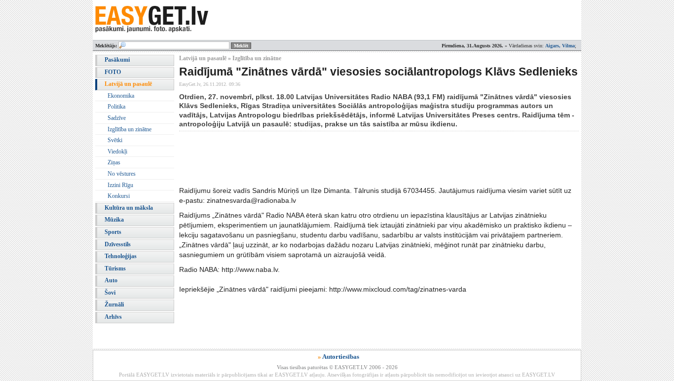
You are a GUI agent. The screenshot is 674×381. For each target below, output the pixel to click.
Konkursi (119, 195)
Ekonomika (121, 95)
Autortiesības (340, 356)
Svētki (115, 140)
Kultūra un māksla (129, 207)
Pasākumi (117, 59)
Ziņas (114, 162)
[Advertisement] (358, 158)
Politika (116, 106)
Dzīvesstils (118, 244)
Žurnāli (114, 304)
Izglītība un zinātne (129, 129)
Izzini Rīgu (120, 185)
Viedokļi (117, 151)
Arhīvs (113, 316)
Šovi (110, 292)
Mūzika (114, 219)
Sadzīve (117, 117)
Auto (111, 280)
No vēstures (122, 173)
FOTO (113, 72)
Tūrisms (115, 268)
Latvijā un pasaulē (128, 83)
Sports (113, 232)
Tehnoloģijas (121, 256)
